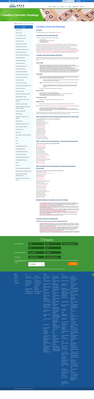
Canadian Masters (19, 121)
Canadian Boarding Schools (21, 60)
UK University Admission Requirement (64, 328)
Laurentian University (42, 188)
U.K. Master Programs (74, 375)
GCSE (72, 309)
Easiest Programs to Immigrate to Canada (23, 171)
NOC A (17, 140)
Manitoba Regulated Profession (22, 151)
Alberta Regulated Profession (21, 154)
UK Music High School (65, 301)
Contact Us (82, 6)
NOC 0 (17, 137)
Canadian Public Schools (20, 57)
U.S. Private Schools (28, 282)
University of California (38, 291)
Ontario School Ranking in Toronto (22, 74)
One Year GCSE (73, 310)
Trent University (40, 178)
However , (38, 48)
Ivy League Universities (29, 291)
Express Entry (18, 132)
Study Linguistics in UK (74, 362)
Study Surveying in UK (74, 364)
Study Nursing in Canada (20, 88)
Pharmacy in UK (64, 347)
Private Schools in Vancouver (21, 66)
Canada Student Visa (19, 129)
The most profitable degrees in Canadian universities (50, 211)
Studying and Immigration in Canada (22, 123)
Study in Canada (19, 29)
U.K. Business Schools (74, 352)
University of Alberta (41, 126)
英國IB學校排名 (64, 318)
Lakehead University (41, 177)
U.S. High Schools (28, 280)
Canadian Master (44, 205)
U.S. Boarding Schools (38, 282)
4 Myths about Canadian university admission (55, 321)
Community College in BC (20, 111)
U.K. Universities (73, 321)
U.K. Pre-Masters (64, 377)
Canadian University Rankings (28, 23)
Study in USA (36, 276)
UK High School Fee (74, 283)
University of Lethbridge (42, 185)
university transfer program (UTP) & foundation (55, 311)
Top (93, 275)
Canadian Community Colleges (21, 103)
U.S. (58, 6)
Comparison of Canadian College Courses (48, 228)
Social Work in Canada (20, 91)
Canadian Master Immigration (46, 202)
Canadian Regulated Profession (21, 146)
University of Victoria (41, 146)
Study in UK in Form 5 (65, 321)
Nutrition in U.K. (64, 375)
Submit (73, 264)
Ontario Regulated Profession (21, 159)
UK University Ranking (74, 329)
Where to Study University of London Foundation (74, 378)
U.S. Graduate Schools (29, 293)
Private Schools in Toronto (21, 68)
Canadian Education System (21, 38)
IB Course (72, 314)
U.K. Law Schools (64, 352)
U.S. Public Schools (37, 280)
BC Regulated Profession (20, 148)
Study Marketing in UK (74, 355)
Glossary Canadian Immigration (21, 126)
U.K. (66, 6)
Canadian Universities (20, 79)
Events (69, 6)
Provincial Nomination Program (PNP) (23, 168)
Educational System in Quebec (21, 43)
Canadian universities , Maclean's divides (55, 105)
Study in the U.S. (28, 276)
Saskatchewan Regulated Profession (22, 157)
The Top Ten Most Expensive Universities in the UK (74, 332)
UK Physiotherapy (65, 349)
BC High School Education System (22, 49)
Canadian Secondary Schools (21, 52)
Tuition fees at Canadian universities (47, 208)
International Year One (65, 370)
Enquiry (16, 280)
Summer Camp (75, 6)
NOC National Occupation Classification (23, 134)
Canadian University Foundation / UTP (47, 223)
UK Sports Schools (65, 297)
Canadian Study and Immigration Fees (57, 210)
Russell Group (73, 323)
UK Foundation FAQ (74, 369)
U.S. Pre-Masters (37, 293)
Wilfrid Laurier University (42, 157)
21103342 (14, 1)
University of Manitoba (42, 135)
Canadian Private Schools (20, 63)
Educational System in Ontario (21, 46)
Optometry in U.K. (65, 345)
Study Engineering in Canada (21, 96)
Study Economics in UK (74, 353)
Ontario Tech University (41, 179)
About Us (54, 6)
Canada (62, 6)
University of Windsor (42, 163)
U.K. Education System (65, 277)
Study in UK (73, 276)
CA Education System (20, 41)
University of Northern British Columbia (44, 173)
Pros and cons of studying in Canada (47, 214)
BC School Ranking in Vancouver (22, 77)
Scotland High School (74, 304)
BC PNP (17, 162)
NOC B (17, 143)
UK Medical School (65, 338)
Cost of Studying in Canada (21, 35)
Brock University (41, 161)
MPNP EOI (18, 165)
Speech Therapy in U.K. (74, 374)
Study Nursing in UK (74, 347)
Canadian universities (67, 105)
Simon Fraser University (41, 144)
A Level (63, 312)
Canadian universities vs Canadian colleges (48, 226)
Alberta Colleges (19, 113)
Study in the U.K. (64, 276)
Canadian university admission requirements (49, 206)
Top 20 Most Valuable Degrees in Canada (23, 85)
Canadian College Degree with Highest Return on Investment (56, 316)
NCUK (72, 370)
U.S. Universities (37, 284)
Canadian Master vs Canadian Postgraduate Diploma (50, 231)
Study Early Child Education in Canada (23, 93)
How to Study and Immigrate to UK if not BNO (65, 383)
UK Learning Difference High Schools (73, 299)
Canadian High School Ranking (21, 71)
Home (49, 6)
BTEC (72, 312)
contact (56, 32)
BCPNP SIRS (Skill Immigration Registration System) (47, 350)
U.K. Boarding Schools (74, 288)
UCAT (63, 341)
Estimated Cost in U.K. (65, 280)
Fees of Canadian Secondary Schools (22, 54)
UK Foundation (64, 369)
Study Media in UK (65, 362)
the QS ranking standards (50, 44)
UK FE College (73, 372)
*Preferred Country (34, 257)
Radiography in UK (74, 345)
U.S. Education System (29, 277)
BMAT (72, 341)
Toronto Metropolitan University (43, 155)
